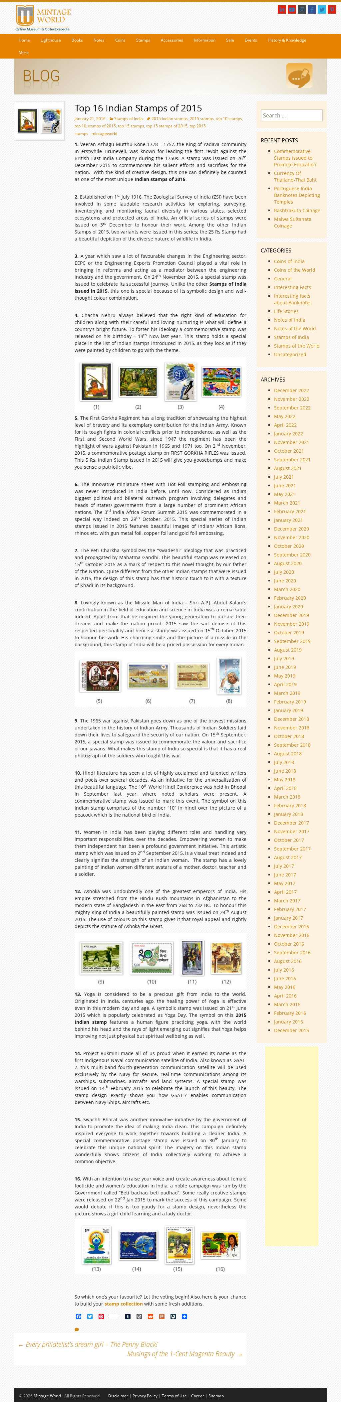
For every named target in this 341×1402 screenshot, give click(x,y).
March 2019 (287, 693)
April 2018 (285, 788)
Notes (99, 40)
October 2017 (289, 840)
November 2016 (291, 935)
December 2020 (291, 529)
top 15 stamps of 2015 (166, 126)
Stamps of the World (297, 346)
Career (197, 1396)
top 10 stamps (229, 118)
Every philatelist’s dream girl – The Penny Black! (87, 1344)
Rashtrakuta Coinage (297, 210)
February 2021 (290, 511)
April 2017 (285, 892)
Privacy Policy (145, 1396)
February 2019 (290, 702)
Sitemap (216, 1396)
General (283, 278)
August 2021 (288, 468)
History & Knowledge (287, 40)
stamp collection (124, 1304)
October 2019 (289, 632)
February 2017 (290, 909)
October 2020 (289, 546)
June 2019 (285, 667)
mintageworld (104, 133)
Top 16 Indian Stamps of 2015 (138, 107)
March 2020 (287, 589)
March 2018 (287, 797)
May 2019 (284, 676)
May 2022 (284, 416)
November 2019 (291, 624)
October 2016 (289, 944)
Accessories (172, 40)
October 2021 (289, 451)
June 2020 (285, 580)
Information (204, 40)
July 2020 (284, 572)
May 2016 (284, 987)
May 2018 (284, 779)
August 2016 (288, 961)
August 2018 (288, 753)
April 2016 (285, 996)
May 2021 (284, 494)
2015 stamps (202, 118)
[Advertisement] (291, 1146)
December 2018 (291, 719)
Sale (230, 40)
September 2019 (292, 641)
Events (251, 40)
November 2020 (291, 537)
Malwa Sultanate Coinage (292, 222)
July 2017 (284, 866)
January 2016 (288, 1021)
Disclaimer (118, 1396)
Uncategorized (290, 354)
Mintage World (47, 1396)
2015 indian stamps (170, 118)
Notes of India (289, 320)
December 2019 (291, 615)
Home (24, 40)
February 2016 (290, 1013)
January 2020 (288, 606)
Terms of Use (174, 1396)
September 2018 (292, 745)
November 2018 (291, 727)
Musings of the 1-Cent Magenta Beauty (185, 1353)
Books (77, 40)
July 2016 (284, 970)
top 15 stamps (131, 126)
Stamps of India (128, 118)
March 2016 (287, 1004)
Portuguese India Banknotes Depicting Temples (297, 195)
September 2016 (292, 952)
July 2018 (284, 762)
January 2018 (288, 814)
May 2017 (284, 883)
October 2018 (289, 736)
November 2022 (291, 399)
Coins (120, 40)
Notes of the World (295, 328)
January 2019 (288, 710)
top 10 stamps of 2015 (95, 126)
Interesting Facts (292, 287)
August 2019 (288, 650)
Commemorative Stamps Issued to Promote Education (295, 158)
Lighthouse (51, 40)
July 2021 (284, 477)
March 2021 (287, 503)
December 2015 (291, 1030)
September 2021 (292, 459)
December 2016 (291, 926)
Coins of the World (294, 270)
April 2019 (285, 684)
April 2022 (285, 425)
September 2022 (292, 407)
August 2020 (288, 563)
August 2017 (288, 857)
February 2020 (290, 598)
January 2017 (288, 918)
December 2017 (291, 823)
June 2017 (285, 874)
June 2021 (285, 485)
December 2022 (291, 390)
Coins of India (289, 261)
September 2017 (292, 849)
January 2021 (288, 520)
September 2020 (292, 554)
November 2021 (291, 442)
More (24, 52)
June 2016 (285, 978)
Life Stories (286, 311)
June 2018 (285, 771)
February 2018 (290, 805)
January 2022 (288, 433)
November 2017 (291, 831)
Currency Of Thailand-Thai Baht (295, 176)
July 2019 (284, 658)
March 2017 (287, 900)
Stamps (143, 40)
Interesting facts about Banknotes (293, 299)
